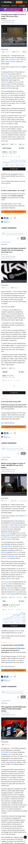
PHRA (6, 76)
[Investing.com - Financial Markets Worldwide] (9, 2)
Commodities (21, 5)
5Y (16, 156)
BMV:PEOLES (6, 533)
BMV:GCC (7, 537)
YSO (18, 93)
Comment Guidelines (5, 242)
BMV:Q (4, 552)
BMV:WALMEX (6, 546)
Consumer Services (10, 61)
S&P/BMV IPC (22, 516)
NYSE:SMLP (5, 752)
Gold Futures (5, 582)
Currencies (14, 5)
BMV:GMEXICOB (16, 525)
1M (8, 156)
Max (19, 156)
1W (6, 156)
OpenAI (15, 291)
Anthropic (15, 301)
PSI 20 (20, 67)
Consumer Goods (14, 59)
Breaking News (5, 5)
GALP (5, 82)
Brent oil (15, 592)
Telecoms (23, 59)
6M (11, 156)
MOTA (6, 103)
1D (3, 156)
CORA (6, 99)
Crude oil (9, 588)
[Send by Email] (15, 218)
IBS (9, 86)
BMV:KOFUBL (13, 556)
